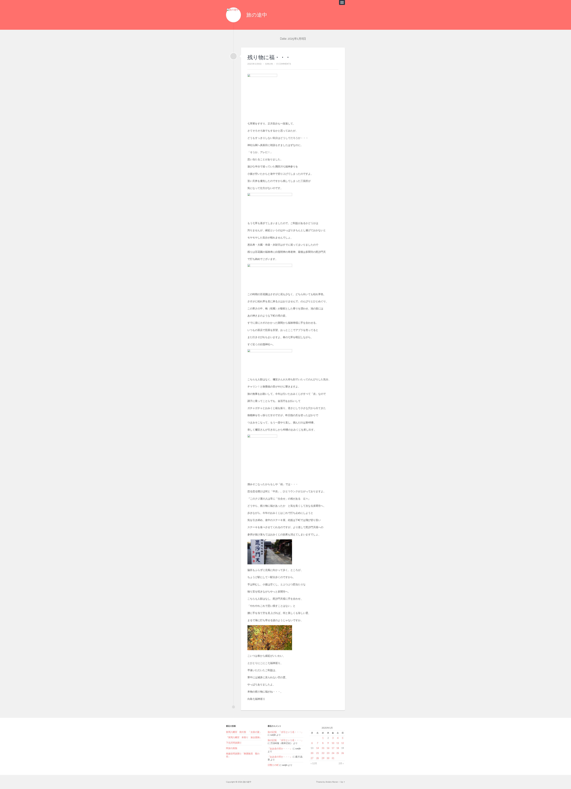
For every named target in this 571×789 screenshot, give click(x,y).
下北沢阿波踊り (235, 742)
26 (342, 753)
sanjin (269, 64)
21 (317, 753)
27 (312, 758)
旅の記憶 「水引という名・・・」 (285, 732)
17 (333, 748)
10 (333, 743)
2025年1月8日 (254, 64)
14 (317, 748)
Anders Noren (331, 782)
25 (337, 753)
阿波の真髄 (231, 748)
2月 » (341, 763)
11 (337, 743)
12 (342, 743)
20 (312, 753)
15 (323, 748)
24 (333, 753)
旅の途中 (256, 15)
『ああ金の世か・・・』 (280, 748)
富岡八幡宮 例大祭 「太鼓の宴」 (244, 732)
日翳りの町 (273, 765)
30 (328, 758)
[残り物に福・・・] (233, 56)
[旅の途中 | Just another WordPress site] (233, 14)
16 (328, 748)
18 (337, 748)
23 (328, 753)
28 (317, 758)
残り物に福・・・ (269, 57)
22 (323, 753)
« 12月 (314, 763)
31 (333, 758)
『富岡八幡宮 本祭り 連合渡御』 (244, 737)
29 (323, 758)
